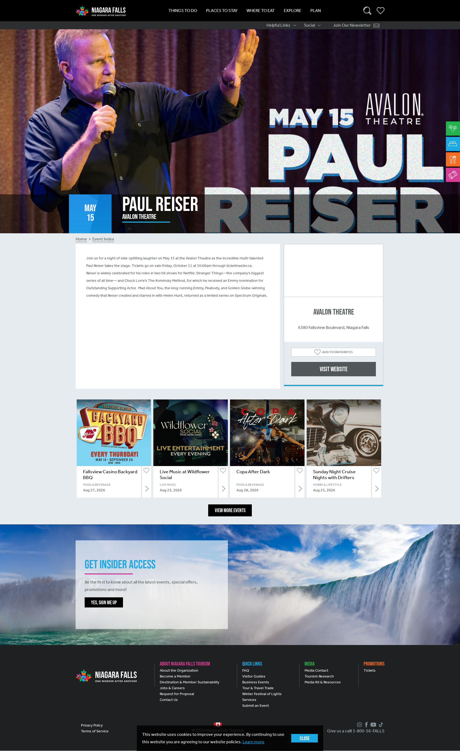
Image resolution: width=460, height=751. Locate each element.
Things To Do (183, 10)
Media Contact (316, 670)
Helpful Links (278, 25)
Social (309, 25)
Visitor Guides (253, 676)
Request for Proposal (177, 694)
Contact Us (169, 699)
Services (249, 699)
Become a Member (175, 676)
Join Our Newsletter (352, 25)
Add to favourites (337, 352)
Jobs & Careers (172, 688)
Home (81, 239)
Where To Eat (261, 10)
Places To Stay (221, 10)
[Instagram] (358, 724)
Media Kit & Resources (323, 682)
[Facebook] (365, 724)
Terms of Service (95, 731)
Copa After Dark (253, 472)
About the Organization (179, 670)
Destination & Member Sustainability (189, 682)
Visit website (334, 369)
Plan (315, 10)
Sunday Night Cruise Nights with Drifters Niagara (334, 477)
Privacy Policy (92, 725)
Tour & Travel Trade (258, 688)
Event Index (103, 239)
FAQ (245, 670)
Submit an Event (255, 705)
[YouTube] (372, 724)
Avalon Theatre (333, 311)
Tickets (370, 670)
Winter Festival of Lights (262, 694)
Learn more (253, 741)
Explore (292, 10)
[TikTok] (380, 724)
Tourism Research (319, 676)
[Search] (367, 11)
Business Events (255, 682)
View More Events (230, 510)
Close (305, 738)
